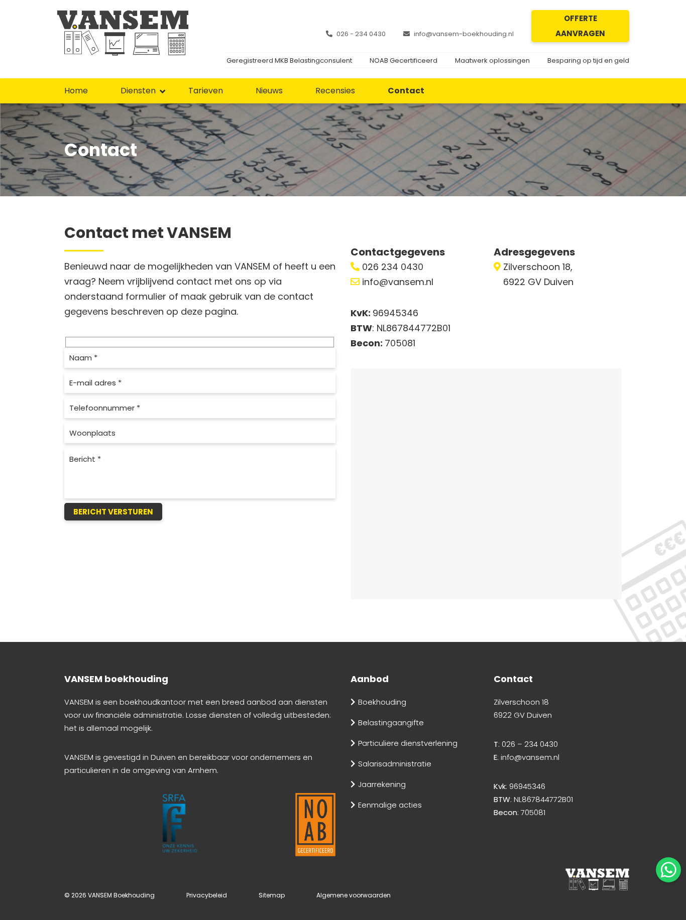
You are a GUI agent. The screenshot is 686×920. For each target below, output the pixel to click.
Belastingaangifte (391, 722)
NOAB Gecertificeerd (403, 60)
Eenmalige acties (390, 805)
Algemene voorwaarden (353, 895)
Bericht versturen (113, 511)
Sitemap (272, 895)
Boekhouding (382, 702)
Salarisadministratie (394, 763)
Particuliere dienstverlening (408, 743)
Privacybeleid (206, 895)
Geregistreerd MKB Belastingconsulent (289, 60)
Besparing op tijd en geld (588, 60)
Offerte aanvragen (580, 26)
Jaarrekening (382, 784)
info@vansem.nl (396, 282)
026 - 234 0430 (361, 34)
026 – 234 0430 (530, 744)
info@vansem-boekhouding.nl (464, 34)
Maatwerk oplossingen (492, 60)
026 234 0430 (391, 266)
